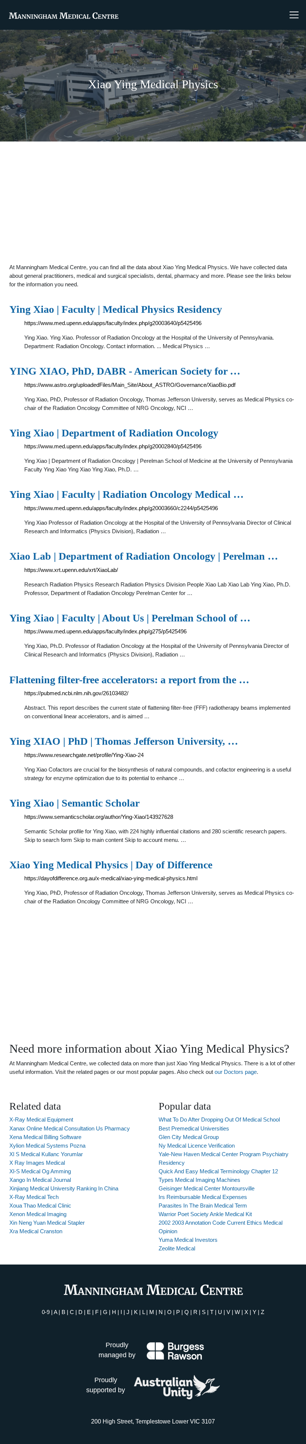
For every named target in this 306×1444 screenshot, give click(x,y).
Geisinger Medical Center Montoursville (207, 1188)
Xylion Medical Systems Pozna (47, 1145)
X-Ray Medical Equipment (41, 1119)
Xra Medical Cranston (35, 1231)
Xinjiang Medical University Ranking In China (63, 1188)
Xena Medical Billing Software (45, 1137)
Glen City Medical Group (189, 1137)
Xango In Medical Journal (40, 1180)
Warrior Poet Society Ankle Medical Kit (205, 1214)
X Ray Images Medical (37, 1163)
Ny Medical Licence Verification (197, 1145)
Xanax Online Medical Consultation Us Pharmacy (69, 1128)
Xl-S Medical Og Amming (40, 1171)
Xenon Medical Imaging (37, 1214)
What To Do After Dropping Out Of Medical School (219, 1119)
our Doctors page (236, 1072)
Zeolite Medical (177, 1248)
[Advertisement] (153, 202)
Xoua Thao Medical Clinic (40, 1205)
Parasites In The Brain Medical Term (203, 1205)
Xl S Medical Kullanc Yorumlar (46, 1154)
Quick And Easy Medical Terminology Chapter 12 (218, 1171)
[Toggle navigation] (294, 14)
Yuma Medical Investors (188, 1240)
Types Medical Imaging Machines (199, 1180)
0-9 (46, 1312)
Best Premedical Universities (194, 1128)
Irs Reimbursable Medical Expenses (203, 1197)
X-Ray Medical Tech (34, 1197)
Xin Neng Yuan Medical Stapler (47, 1222)
